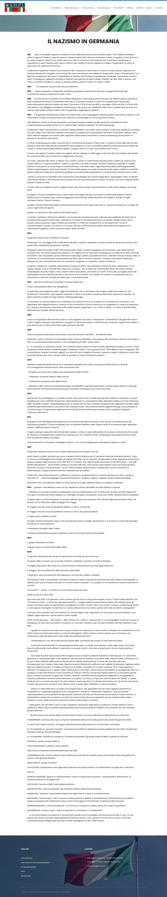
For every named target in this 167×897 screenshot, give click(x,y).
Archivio (139, 8)
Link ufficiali (118, 8)
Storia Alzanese (71, 8)
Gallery (129, 8)
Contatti (158, 8)
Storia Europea (103, 8)
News (149, 8)
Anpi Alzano (56, 8)
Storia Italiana (87, 8)
